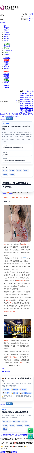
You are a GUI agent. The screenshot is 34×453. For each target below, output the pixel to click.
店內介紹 (14, 435)
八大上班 (27, 93)
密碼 (1, 19)
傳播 (21, 95)
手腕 (24, 258)
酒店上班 (24, 103)
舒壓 (27, 95)
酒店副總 (30, 110)
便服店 (26, 106)
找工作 (26, 91)
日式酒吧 (28, 112)
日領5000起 (6, 46)
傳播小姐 (5, 429)
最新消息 (6, 74)
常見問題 (6, 32)
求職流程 (6, 88)
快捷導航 (3, 22)
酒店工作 (5, 170)
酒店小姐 (19, 170)
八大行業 (24, 110)
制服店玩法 (27, 108)
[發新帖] (9, 119)
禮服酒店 (5, 174)
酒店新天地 (3, 114)
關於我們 (6, 40)
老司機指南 (19, 425)
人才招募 (3, 435)
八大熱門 (6, 36)
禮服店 (22, 106)
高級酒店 (6, 38)
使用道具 (4, 371)
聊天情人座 (6, 68)
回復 (3, 368)
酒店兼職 (12, 170)
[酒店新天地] (17, 8)
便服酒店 (24, 114)
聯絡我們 (20, 435)
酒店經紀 (31, 91)
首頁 (4, 26)
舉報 (8, 371)
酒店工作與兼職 (7, 421)
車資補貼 (6, 54)
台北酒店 (30, 103)
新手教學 (6, 30)
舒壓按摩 (27, 425)
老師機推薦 (26, 97)
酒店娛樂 (6, 28)
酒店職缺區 (6, 34)
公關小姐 (26, 99)
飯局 (24, 95)
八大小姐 (23, 112)
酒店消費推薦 (16, 114)
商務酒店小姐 (16, 421)
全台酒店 (6, 78)
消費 (30, 95)
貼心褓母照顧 (7, 50)
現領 (31, 93)
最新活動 (8, 435)
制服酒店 (6, 64)
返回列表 (3, 119)
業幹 (30, 106)
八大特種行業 (26, 101)
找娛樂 (22, 93)
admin (10, 193)
